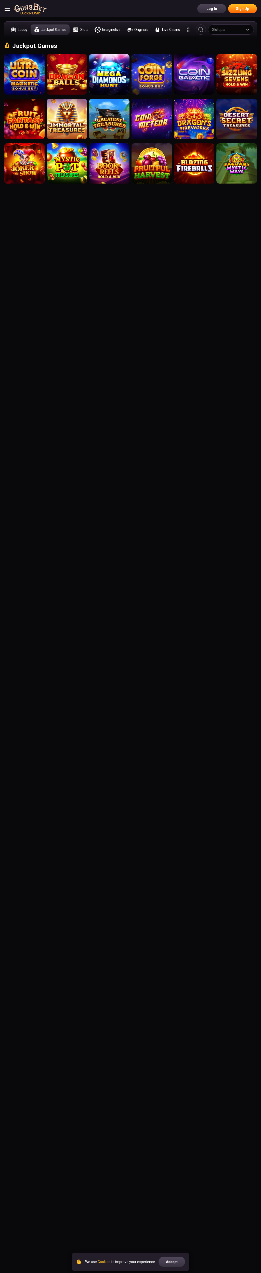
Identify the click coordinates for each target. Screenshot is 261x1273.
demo (24, 78)
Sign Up (242, 9)
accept (172, 1262)
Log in (211, 9)
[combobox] (231, 29)
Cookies (104, 1262)
